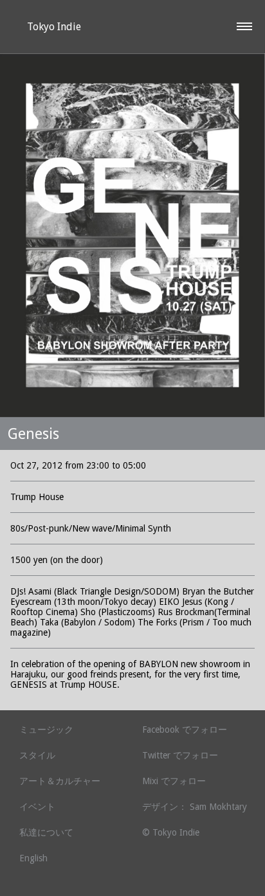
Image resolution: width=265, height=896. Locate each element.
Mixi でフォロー (174, 781)
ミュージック (46, 729)
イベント (37, 807)
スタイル (37, 755)
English (33, 858)
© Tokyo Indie (170, 832)
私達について (46, 832)
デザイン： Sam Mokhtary (194, 807)
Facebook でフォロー (184, 729)
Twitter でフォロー (180, 755)
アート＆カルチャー (59, 781)
